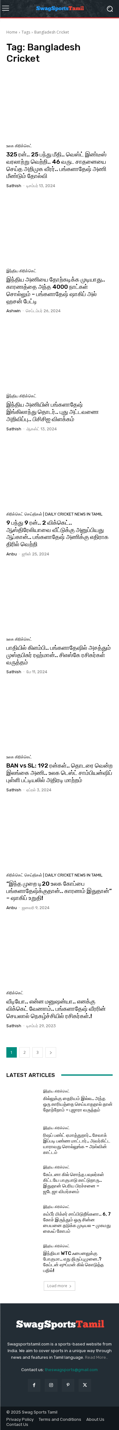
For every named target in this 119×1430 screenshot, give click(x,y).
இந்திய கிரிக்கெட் (21, 271)
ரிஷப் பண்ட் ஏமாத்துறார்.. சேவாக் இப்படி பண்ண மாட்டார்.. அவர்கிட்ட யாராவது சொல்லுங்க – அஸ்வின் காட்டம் (76, 1143)
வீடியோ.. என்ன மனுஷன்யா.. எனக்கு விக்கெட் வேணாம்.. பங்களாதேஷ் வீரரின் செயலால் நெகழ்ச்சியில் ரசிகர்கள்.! (56, 1009)
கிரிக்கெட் (14, 993)
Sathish (13, 185)
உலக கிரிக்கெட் (19, 146)
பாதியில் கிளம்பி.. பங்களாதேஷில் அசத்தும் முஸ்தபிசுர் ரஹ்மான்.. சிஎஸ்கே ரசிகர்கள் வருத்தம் (58, 655)
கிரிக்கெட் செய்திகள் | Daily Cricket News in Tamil (54, 514)
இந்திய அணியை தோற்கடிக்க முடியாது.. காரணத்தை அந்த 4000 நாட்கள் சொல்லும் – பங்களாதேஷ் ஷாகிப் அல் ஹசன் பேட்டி (55, 290)
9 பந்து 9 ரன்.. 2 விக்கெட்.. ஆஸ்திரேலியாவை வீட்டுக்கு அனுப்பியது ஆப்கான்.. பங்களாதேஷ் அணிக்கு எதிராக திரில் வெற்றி (57, 533)
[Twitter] (85, 1385)
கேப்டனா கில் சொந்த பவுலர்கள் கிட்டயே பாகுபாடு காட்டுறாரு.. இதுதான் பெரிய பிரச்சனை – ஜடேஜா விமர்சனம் (73, 1183)
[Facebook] (34, 1385)
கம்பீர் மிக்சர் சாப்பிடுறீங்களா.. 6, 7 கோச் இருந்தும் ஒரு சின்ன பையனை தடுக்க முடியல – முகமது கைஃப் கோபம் (77, 1222)
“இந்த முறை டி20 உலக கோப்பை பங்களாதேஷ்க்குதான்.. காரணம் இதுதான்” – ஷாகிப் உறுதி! (59, 891)
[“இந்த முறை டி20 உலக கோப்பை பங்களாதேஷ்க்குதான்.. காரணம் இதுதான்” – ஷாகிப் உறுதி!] (59, 835)
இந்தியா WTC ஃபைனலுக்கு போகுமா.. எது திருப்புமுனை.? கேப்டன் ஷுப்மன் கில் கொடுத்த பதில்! (73, 1261)
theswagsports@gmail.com (71, 1369)
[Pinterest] (68, 1385)
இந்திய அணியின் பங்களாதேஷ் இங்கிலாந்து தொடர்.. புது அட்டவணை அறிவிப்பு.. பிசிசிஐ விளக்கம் (52, 412)
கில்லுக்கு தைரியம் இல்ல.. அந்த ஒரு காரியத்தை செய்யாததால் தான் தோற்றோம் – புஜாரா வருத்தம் (78, 1104)
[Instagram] (51, 1385)
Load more (57, 1285)
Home (11, 32)
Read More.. (96, 1357)
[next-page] (50, 1052)
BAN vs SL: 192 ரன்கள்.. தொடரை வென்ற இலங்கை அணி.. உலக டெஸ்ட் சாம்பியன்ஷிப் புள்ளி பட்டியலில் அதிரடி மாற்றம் (59, 773)
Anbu (11, 554)
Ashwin (13, 310)
